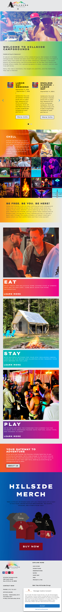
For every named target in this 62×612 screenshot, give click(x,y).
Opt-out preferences (41, 609)
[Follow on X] (9, 580)
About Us (13, 473)
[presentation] (3, 103)
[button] (59, 591)
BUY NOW (31, 553)
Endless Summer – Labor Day (22, 86)
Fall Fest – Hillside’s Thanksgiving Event (51, 87)
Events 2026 (20, 93)
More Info (22, 117)
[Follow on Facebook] (3, 580)
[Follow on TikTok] (12, 580)
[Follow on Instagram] (6, 580)
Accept (42, 606)
